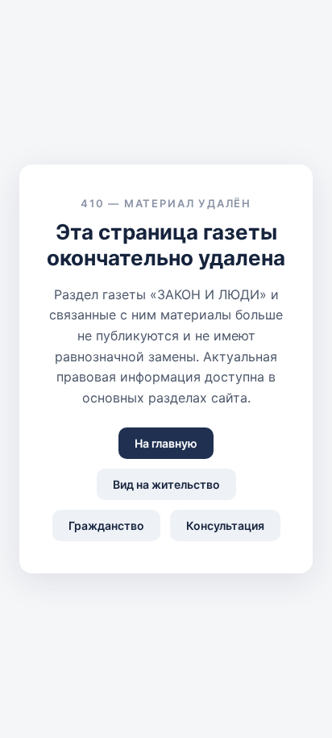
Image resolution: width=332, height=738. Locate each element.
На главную (166, 443)
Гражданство (106, 525)
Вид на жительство (166, 484)
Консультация (225, 525)
